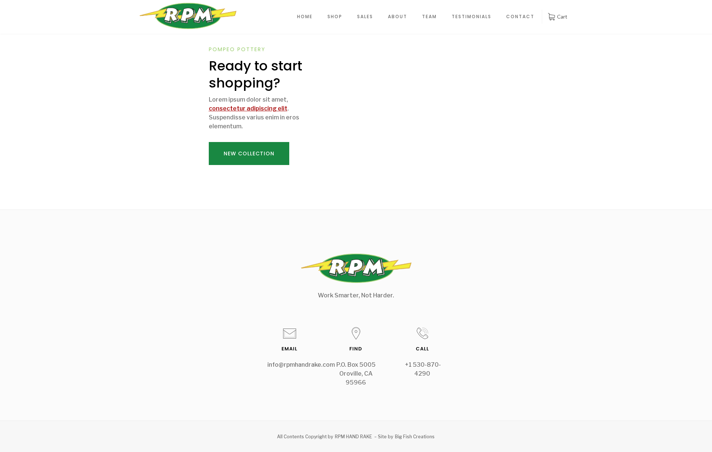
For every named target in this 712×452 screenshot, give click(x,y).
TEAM (429, 16)
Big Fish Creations (415, 436)
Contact (520, 16)
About (397, 16)
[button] (557, 17)
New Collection (249, 153)
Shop (334, 16)
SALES (365, 16)
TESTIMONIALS (471, 16)
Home (305, 16)
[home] (188, 15)
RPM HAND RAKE (353, 436)
